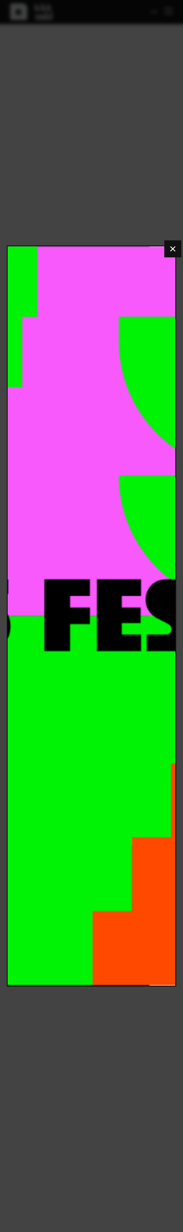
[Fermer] (172, 248)
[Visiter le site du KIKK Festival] (91, 616)
